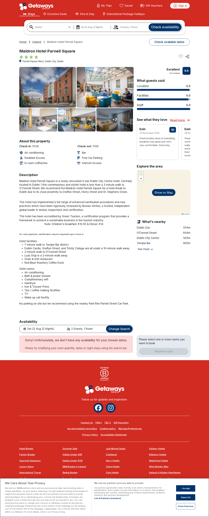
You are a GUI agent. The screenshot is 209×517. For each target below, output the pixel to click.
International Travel (30, 472)
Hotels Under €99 (72, 454)
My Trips (106, 5)
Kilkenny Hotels (157, 454)
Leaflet (187, 214)
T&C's (107, 422)
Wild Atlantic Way (159, 466)
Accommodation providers (82, 428)
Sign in (182, 5)
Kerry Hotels (112, 460)
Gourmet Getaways (30, 460)
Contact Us (87, 422)
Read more (178, 120)
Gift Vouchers (154, 5)
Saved (128, 5)
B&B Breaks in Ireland (74, 466)
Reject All (185, 497)
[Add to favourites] (180, 56)
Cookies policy (108, 428)
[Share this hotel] (187, 56)
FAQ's (98, 422)
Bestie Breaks (70, 472)
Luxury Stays (26, 466)
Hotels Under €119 (72, 460)
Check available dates (169, 42)
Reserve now (164, 351)
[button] (186, 139)
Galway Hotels (157, 448)
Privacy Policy (90, 434)
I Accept (186, 488)
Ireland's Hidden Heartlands (164, 472)
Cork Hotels (112, 472)
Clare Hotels (112, 466)
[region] (104, 497)
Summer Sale (70, 448)
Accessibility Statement (114, 434)
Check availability (165, 27)
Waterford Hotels (158, 460)
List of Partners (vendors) (107, 498)
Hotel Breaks (26, 448)
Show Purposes (186, 506)
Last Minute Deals (115, 448)
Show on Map (164, 192)
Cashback (111, 454)
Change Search (119, 329)
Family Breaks (27, 454)
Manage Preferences (130, 428)
